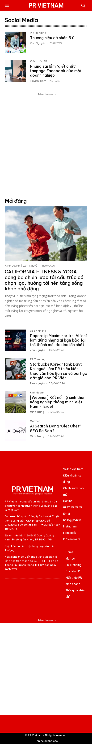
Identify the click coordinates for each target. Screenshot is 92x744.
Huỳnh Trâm (38, 81)
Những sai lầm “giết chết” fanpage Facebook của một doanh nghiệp (56, 71)
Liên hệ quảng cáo (46, 741)
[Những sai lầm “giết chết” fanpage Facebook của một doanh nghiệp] (15, 71)
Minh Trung (37, 412)
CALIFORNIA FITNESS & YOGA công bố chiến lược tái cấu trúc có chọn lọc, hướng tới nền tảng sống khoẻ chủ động (44, 280)
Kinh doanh (12, 265)
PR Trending (38, 33)
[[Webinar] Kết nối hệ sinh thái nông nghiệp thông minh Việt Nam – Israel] (15, 402)
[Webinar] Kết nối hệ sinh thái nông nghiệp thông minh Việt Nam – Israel (57, 402)
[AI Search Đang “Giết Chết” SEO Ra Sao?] (15, 430)
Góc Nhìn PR (38, 331)
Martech (35, 421)
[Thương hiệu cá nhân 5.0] (15, 42)
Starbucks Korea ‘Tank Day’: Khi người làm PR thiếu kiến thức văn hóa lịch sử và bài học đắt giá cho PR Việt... (58, 371)
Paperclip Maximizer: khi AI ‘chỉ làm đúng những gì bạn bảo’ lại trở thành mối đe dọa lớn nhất (58, 340)
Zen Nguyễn (38, 43)
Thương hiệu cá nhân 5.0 (52, 37)
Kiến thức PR (38, 61)
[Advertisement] (46, 143)
